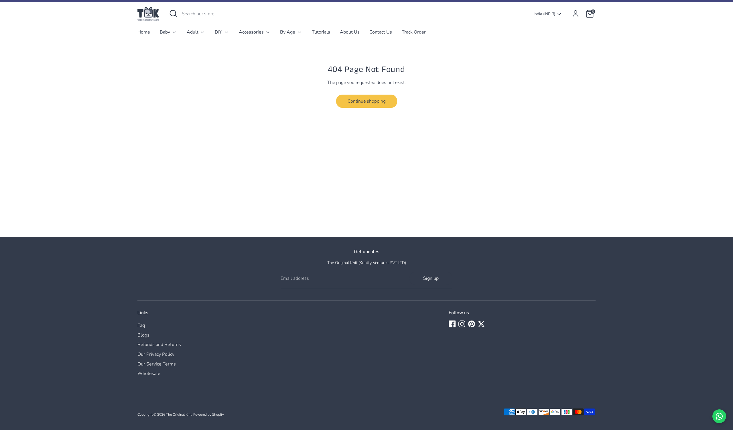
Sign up (431, 278)
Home (143, 32)
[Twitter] (481, 323)
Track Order (414, 32)
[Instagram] (461, 323)
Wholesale (148, 373)
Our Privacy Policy (155, 354)
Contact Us (380, 32)
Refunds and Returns (159, 344)
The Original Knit (179, 414)
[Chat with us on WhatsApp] (719, 416)
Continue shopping (367, 101)
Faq (141, 325)
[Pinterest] (471, 323)
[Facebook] (452, 323)
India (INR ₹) (544, 14)
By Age (288, 32)
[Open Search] (173, 13)
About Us (350, 32)
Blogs (143, 335)
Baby (165, 32)
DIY (219, 32)
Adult (193, 32)
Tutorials (321, 32)
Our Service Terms (156, 364)
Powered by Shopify (208, 414)
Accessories (252, 32)
